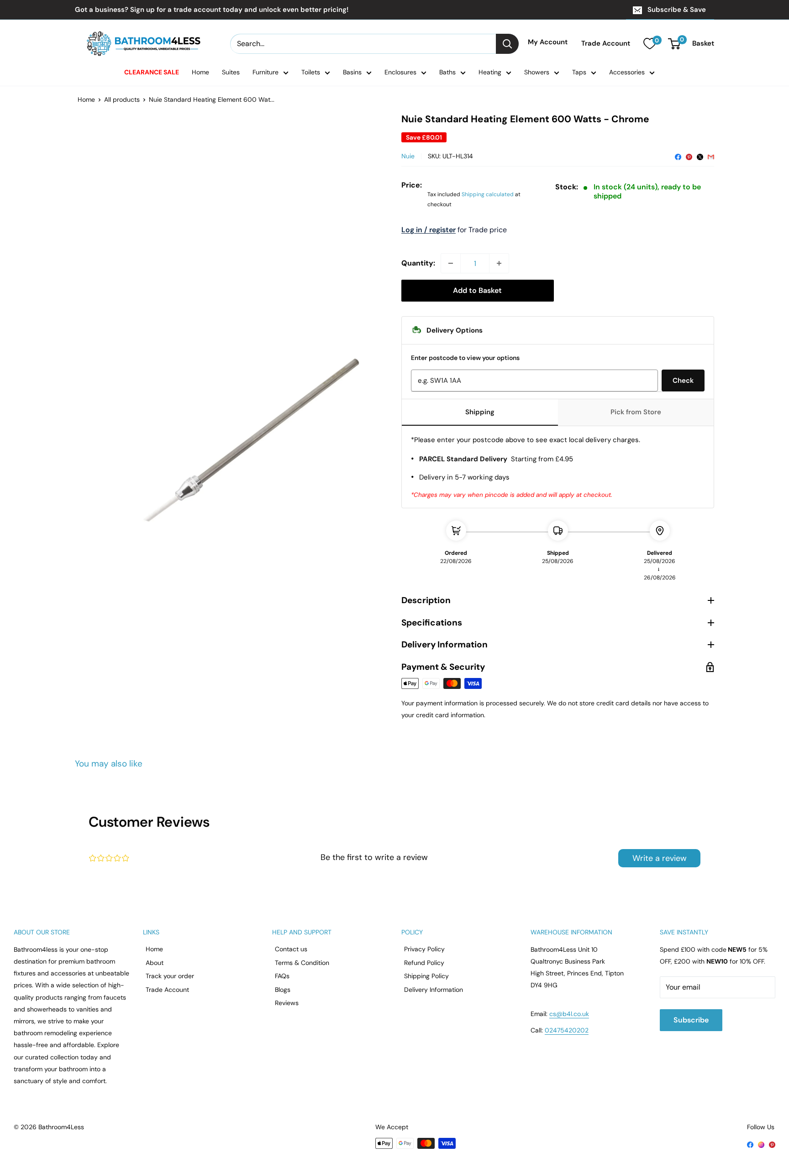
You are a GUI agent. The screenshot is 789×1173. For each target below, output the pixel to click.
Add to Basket (477, 290)
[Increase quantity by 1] (499, 263)
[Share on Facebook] (678, 156)
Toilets (310, 72)
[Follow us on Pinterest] (772, 1144)
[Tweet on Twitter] (700, 156)
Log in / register (428, 230)
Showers (536, 72)
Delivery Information (433, 989)
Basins (352, 72)
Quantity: (418, 263)
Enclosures (400, 72)
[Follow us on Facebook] (750, 1144)
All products (122, 99)
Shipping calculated (488, 194)
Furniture (265, 72)
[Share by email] (711, 156)
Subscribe (691, 1020)
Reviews (287, 1003)
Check (683, 380)
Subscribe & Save (676, 9)
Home (200, 72)
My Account (548, 42)
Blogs (282, 989)
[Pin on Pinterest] (689, 156)
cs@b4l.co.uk (569, 1014)
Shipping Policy (426, 976)
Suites (231, 72)
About (154, 963)
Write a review (659, 858)
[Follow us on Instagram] (761, 1144)
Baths (447, 72)
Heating (490, 72)
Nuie (408, 156)
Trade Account (605, 43)
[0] (649, 43)
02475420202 (567, 1030)
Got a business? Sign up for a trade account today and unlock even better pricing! (211, 9)
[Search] (507, 44)
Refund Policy (424, 963)
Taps (579, 72)
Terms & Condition (302, 963)
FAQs (282, 976)
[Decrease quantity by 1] (450, 263)
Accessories (627, 72)
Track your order (170, 976)
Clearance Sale (151, 72)
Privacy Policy (424, 949)
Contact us (291, 949)
